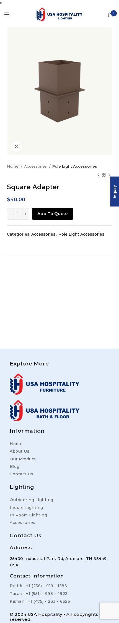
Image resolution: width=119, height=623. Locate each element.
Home (13, 166)
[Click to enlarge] (16, 146)
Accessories (36, 166)
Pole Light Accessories (74, 166)
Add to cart (51, 213)
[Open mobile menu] (6, 14)
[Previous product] (98, 175)
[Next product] (109, 175)
